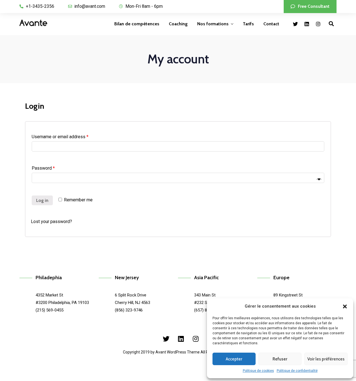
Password (43, 168)
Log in (42, 200)
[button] (345, 306)
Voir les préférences (326, 359)
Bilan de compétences (136, 23)
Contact (271, 23)
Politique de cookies (258, 371)
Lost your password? (51, 221)
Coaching (178, 23)
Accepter (234, 359)
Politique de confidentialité (297, 371)
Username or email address (60, 136)
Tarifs (248, 23)
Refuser (280, 359)
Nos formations (213, 23)
